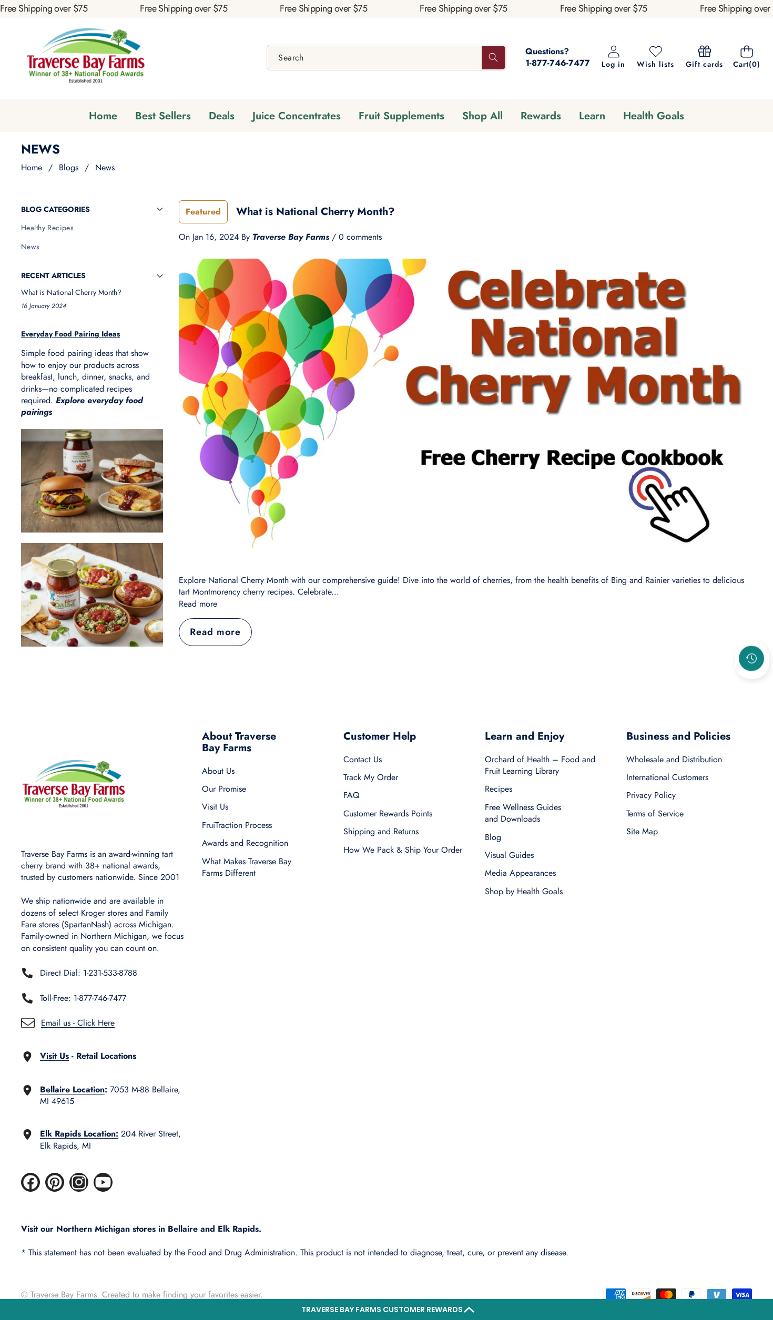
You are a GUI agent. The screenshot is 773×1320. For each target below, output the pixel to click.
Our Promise (224, 789)
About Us (218, 771)
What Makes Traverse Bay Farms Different (246, 867)
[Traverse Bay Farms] (85, 58)
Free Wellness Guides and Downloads (523, 813)
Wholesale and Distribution (674, 759)
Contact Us (362, 759)
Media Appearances (520, 873)
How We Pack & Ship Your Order (402, 850)
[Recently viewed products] (751, 658)
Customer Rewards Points (387, 813)
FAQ (351, 795)
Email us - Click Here (78, 1023)
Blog (493, 837)
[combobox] (386, 57)
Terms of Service (655, 813)
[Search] (493, 57)
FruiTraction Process (237, 825)
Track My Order (370, 777)
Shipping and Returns (381, 831)
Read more (198, 604)
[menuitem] (92, 228)
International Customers (667, 777)
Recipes (498, 789)
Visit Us (215, 807)
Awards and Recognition (245, 843)
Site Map (642, 831)
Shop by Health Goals (524, 891)
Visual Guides (509, 855)
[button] (386, 1309)
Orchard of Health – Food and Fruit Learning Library (540, 765)
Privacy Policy (651, 795)
